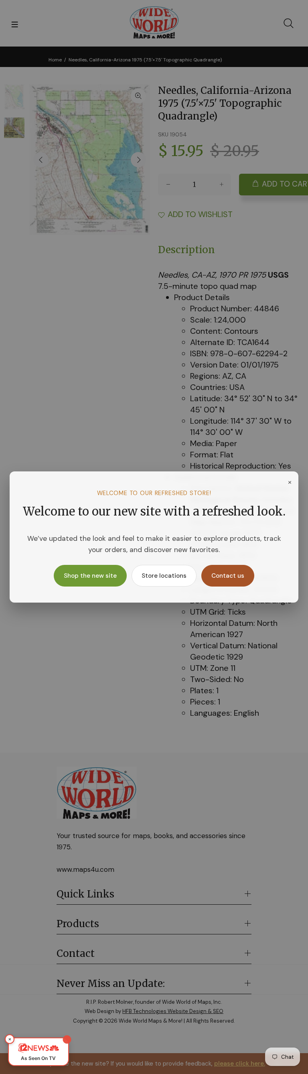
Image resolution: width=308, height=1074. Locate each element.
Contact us (227, 576)
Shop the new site (90, 576)
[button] (38, 1051)
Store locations (164, 576)
